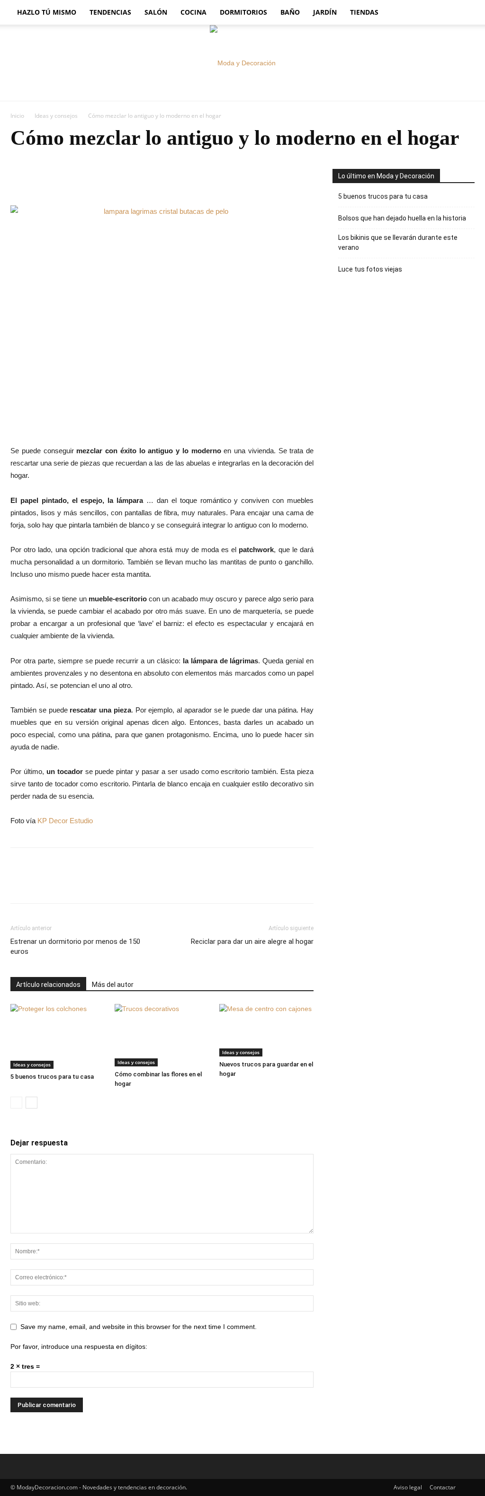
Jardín (325, 12)
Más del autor (113, 984)
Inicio (17, 116)
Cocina (193, 12)
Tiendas (364, 12)
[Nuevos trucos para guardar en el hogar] (266, 1030)
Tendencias (110, 12)
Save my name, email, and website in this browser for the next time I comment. (138, 1326)
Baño (290, 12)
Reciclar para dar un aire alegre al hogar (252, 941)
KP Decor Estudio (64, 821)
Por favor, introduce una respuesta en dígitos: (78, 1346)
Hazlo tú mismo (46, 12)
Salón (155, 12)
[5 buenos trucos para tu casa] (57, 1036)
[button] (463, 13)
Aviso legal (408, 1487)
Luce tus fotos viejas (370, 269)
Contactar (443, 1487)
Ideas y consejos (56, 116)
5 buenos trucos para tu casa (52, 1076)
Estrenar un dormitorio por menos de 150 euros (75, 946)
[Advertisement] (403, 360)
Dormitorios (243, 12)
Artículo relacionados (48, 984)
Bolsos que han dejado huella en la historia (402, 218)
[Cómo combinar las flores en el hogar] (162, 1035)
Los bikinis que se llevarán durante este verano (398, 242)
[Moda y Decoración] (243, 63)
